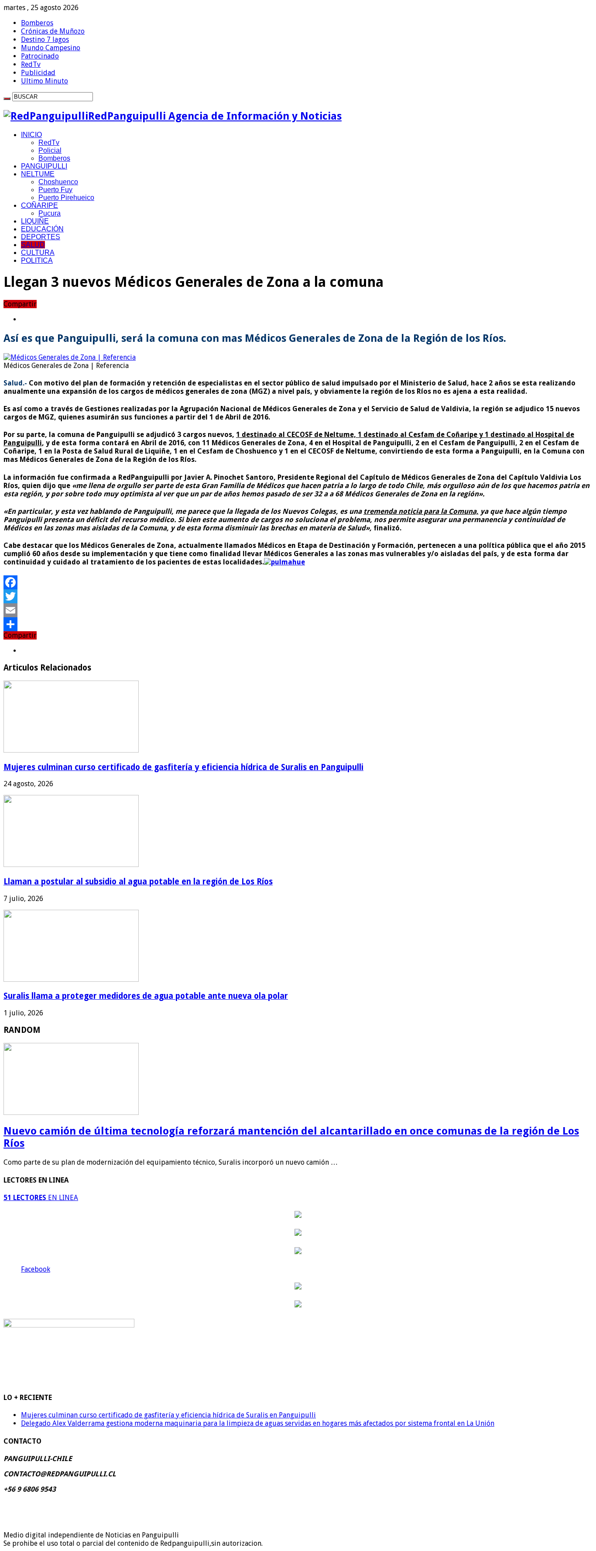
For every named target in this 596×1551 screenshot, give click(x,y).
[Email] (298, 610)
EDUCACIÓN (42, 229)
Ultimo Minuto (44, 81)
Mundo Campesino (50, 48)
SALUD (33, 244)
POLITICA (37, 260)
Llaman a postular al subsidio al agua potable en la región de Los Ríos (138, 881)
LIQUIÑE (35, 221)
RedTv (31, 64)
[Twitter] (298, 596)
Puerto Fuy (55, 189)
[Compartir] (298, 624)
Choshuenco (58, 182)
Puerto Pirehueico (66, 197)
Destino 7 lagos (45, 39)
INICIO (31, 134)
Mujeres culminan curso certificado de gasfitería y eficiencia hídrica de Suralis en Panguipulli (183, 767)
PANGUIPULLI (44, 166)
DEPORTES (40, 237)
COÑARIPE (39, 205)
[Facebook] (298, 582)
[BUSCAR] (6, 98)
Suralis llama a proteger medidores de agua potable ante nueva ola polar (145, 996)
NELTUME (38, 174)
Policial (50, 150)
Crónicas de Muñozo (53, 31)
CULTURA (38, 252)
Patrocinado (40, 56)
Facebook (35, 1269)
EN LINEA (40, 1197)
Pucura (49, 213)
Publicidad (38, 73)
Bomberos (37, 23)
